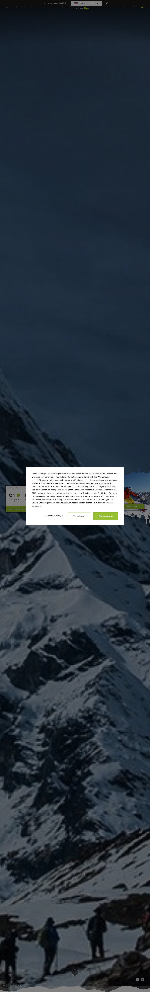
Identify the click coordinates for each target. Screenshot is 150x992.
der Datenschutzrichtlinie (100, 484)
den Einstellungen (105, 503)
